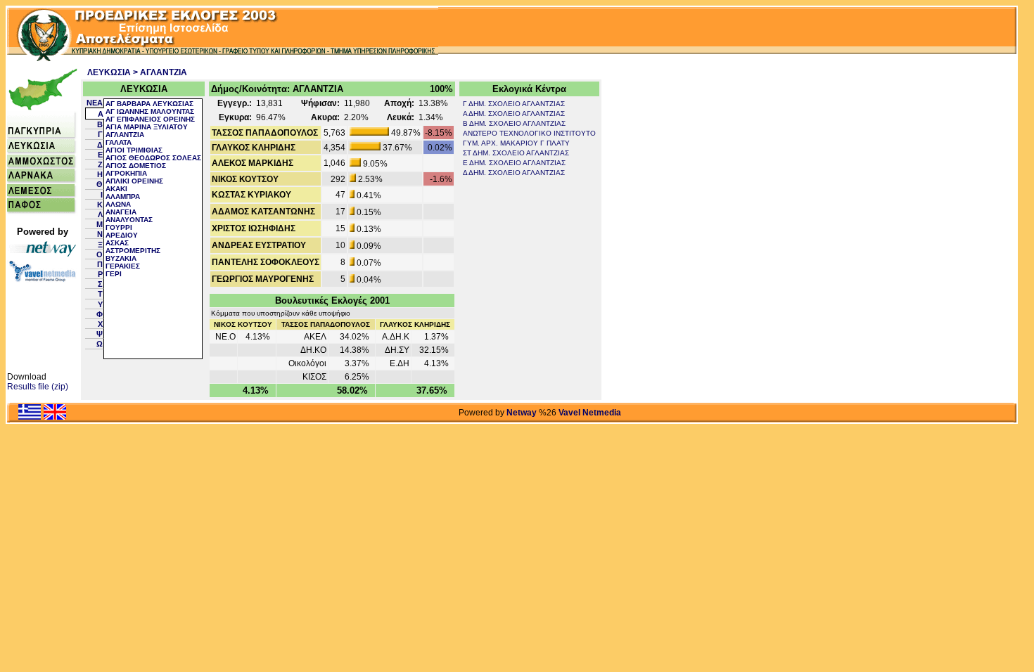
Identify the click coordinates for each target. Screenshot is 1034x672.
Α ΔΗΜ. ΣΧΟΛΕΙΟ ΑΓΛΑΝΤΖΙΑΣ (514, 113)
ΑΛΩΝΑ (118, 204)
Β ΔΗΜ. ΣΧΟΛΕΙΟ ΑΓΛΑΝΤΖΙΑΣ (514, 123)
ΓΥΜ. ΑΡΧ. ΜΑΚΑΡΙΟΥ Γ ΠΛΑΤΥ (516, 143)
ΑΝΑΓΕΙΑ (121, 212)
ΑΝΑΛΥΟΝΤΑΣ (129, 220)
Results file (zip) (37, 387)
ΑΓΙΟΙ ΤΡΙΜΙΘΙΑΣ (134, 150)
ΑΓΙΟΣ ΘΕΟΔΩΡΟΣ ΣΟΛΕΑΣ (153, 158)
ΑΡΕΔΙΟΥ (122, 235)
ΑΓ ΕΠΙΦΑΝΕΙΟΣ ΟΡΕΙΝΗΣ (150, 119)
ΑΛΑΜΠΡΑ (123, 196)
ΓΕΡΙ (114, 274)
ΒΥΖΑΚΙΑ (121, 258)
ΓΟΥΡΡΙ (119, 227)
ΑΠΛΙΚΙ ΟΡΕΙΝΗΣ (134, 181)
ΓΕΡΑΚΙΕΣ (123, 266)
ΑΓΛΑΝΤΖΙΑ (125, 134)
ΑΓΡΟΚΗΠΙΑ (126, 173)
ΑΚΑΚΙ (116, 189)
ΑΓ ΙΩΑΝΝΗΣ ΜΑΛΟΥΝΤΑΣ (150, 111)
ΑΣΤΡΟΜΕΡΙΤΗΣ (133, 250)
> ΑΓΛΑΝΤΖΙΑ (160, 72)
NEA (95, 102)
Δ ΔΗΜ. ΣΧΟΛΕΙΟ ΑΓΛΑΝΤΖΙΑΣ (514, 172)
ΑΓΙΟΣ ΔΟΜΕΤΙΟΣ (136, 165)
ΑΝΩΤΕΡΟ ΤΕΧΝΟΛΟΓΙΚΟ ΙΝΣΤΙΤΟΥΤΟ (529, 133)
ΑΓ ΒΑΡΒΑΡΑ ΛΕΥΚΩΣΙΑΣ (149, 104)
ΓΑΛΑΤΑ (119, 142)
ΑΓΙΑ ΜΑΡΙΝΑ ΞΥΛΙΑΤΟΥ (147, 127)
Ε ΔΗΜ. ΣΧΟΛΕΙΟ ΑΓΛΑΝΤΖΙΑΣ (514, 163)
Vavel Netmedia (590, 413)
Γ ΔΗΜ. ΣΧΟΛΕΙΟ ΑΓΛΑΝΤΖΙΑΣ (514, 104)
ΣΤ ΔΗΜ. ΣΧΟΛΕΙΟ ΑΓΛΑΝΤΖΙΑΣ (516, 153)
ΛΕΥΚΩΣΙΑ (109, 72)
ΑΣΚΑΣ (117, 243)
